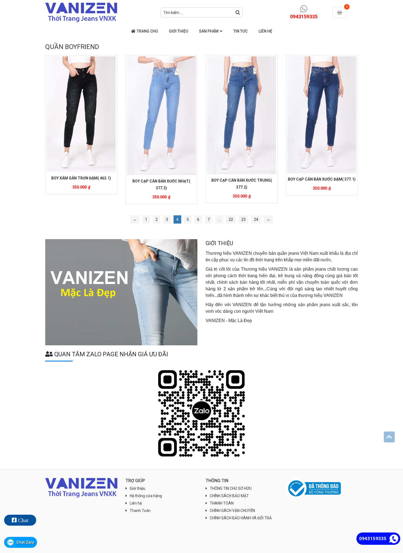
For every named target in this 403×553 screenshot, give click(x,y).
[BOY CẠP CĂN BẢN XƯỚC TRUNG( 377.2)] (241, 115)
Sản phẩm (208, 31)
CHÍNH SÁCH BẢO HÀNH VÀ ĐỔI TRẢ (241, 518)
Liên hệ (265, 31)
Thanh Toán (140, 510)
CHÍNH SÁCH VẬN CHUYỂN (232, 510)
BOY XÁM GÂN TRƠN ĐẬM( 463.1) (81, 178)
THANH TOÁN (222, 503)
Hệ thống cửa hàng (146, 496)
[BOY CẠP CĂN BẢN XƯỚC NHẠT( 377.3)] (161, 115)
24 (256, 219)
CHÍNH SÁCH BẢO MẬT (229, 496)
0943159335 (303, 16)
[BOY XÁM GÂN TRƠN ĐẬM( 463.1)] (81, 114)
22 (231, 219)
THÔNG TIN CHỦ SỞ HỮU (231, 488)
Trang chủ (147, 31)
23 (243, 219)
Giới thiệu (178, 31)
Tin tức (240, 31)
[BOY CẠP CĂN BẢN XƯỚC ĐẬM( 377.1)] (322, 114)
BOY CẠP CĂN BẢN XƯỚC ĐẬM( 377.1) (322, 179)
